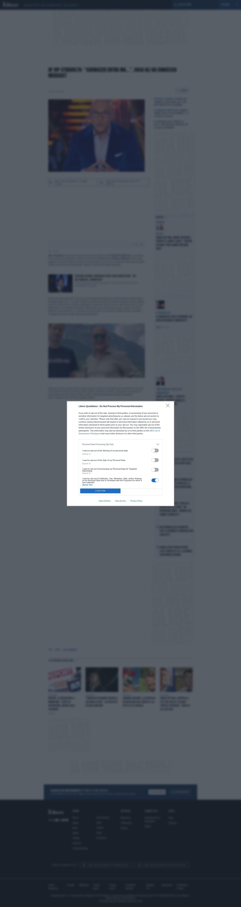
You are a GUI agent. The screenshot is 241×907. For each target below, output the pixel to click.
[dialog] (120, 453)
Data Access (120, 501)
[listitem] (120, 444)
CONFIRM (100, 491)
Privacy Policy (136, 501)
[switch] (155, 450)
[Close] (168, 406)
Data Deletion (105, 501)
